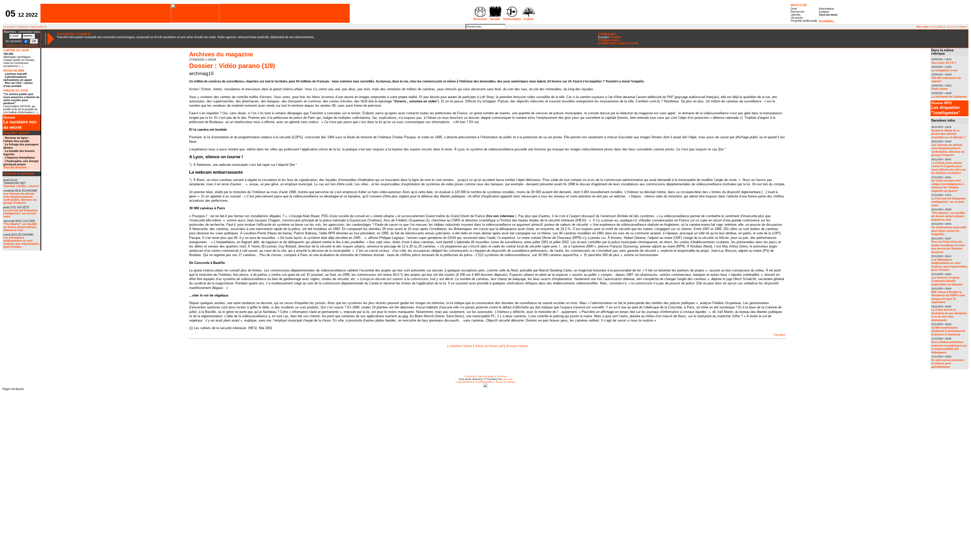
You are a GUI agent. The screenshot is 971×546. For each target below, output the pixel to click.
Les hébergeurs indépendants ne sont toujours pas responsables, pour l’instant (21, 242)
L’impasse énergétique (20, 157)
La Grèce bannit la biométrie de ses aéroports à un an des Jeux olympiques (949, 315)
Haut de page (486, 376)
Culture (529, 18)
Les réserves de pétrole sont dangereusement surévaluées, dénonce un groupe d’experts (20, 198)
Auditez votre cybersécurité (618, 43)
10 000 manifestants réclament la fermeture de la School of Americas (948, 331)
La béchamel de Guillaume (949, 96)
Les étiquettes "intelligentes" (945, 108)
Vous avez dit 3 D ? (944, 62)
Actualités (937, 26)
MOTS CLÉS (799, 5)
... (21, 66)
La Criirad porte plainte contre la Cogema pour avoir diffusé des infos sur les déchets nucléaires (948, 168)
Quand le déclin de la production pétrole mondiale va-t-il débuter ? (948, 134)
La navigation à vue (944, 70)
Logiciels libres (464, 381)
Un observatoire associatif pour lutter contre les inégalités (948, 231)
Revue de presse (505, 381)
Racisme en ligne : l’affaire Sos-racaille (16, 139)
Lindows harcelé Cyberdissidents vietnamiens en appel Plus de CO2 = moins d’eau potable (18, 79)
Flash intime (939, 88)
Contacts (470, 376)
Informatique (826, 8)
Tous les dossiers (15, 167)
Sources (951, 26)
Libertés (796, 14)
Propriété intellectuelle (804, 20)
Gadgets (824, 11)
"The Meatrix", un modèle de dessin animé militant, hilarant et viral (20, 227)
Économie (480, 18)
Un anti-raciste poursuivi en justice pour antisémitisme (947, 363)
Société (495, 18)
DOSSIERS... (827, 21)
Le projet (8, 26)
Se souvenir (14, 41)
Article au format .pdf (489, 346)
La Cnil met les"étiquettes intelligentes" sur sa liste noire (20, 213)
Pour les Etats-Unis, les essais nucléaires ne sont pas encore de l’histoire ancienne (948, 247)
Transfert (779, 334)
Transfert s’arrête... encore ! (21, 186)
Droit (794, 8)
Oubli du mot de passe (21, 45)
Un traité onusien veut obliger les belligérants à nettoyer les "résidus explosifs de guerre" (947, 185)
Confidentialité (484, 381)
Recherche (797, 11)
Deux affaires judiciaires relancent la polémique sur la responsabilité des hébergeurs (949, 347)
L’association (37, 26)
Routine (615, 37)
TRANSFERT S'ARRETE (74, 34)
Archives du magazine (221, 54)
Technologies (512, 18)
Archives (502, 376)
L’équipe (22, 26)
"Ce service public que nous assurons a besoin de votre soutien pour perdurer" (21, 99)
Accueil (508, 379)
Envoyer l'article (517, 346)
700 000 (8, 53)
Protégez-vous (608, 40)
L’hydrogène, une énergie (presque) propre (21, 163)
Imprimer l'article (461, 346)
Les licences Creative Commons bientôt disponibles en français (946, 281)
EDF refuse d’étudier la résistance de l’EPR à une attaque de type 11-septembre (948, 297)
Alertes (963, 26)
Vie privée (797, 17)
